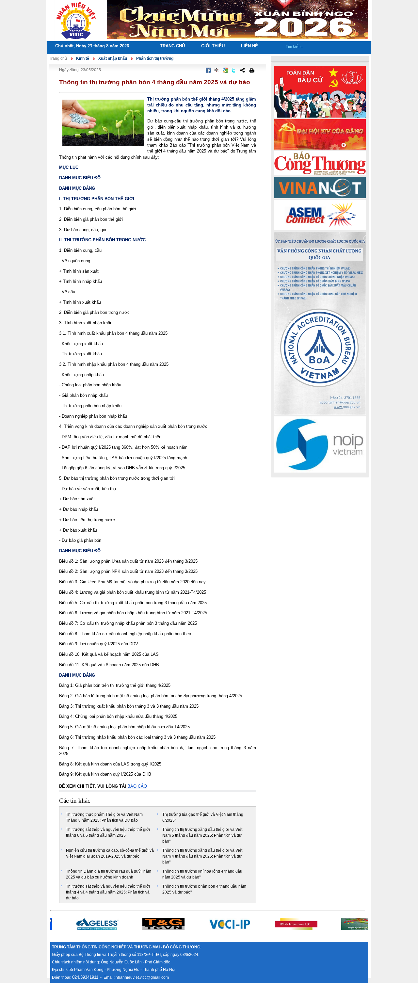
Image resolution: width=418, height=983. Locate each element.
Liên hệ (249, 45)
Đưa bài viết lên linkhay (216, 70)
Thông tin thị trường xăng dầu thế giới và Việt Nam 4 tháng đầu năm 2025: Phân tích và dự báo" (202, 856)
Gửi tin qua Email (193, 70)
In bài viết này (251, 70)
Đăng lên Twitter (233, 70)
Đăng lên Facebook (208, 70)
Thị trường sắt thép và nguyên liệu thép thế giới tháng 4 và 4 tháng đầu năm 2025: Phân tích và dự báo (108, 892)
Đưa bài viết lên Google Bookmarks (225, 70)
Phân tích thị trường (154, 58)
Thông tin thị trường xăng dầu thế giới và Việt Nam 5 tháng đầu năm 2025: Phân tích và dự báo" (202, 835)
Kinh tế (82, 58)
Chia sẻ (242, 70)
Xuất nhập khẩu (112, 58)
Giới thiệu (213, 45)
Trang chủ (172, 45)
